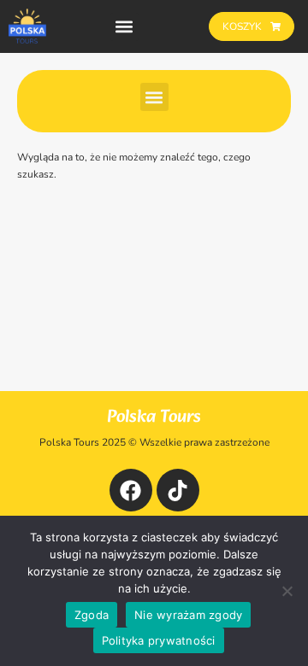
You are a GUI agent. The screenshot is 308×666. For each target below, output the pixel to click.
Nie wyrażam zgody (188, 615)
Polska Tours (154, 417)
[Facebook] (131, 490)
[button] (124, 27)
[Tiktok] (178, 490)
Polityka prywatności (159, 640)
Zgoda (91, 615)
